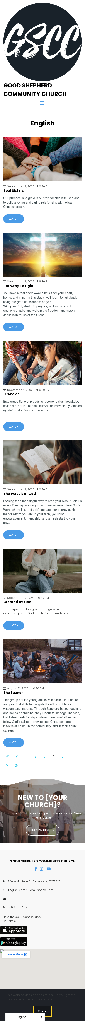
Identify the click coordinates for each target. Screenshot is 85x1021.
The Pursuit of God (19, 493)
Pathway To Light (18, 286)
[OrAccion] (42, 363)
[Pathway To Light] (42, 255)
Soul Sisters (13, 190)
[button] (25, 1017)
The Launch (13, 692)
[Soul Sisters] (42, 159)
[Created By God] (42, 571)
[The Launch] (42, 661)
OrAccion (11, 394)
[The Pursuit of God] (42, 462)
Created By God (17, 602)
